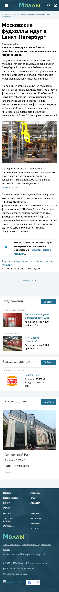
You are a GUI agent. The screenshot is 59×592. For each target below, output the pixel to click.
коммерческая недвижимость (36, 544)
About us (34, 528)
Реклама (34, 513)
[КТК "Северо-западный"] (12, 343)
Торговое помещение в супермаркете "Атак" (37, 316)
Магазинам (8, 526)
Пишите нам (36, 518)
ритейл (6, 549)
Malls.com (35, 503)
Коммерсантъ (9, 187)
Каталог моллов (15, 401)
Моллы (6, 508)
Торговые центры (11, 544)
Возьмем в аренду (16, 361)
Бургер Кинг (32, 375)
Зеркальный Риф (17, 455)
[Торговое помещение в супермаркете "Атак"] (12, 320)
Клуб (32, 498)
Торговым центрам (8, 519)
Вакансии (34, 523)
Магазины (35, 493)
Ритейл (6, 503)
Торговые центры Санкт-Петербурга (22, 261)
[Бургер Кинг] (12, 381)
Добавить (49, 301)
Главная (5, 14)
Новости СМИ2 (29, 280)
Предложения (13, 301)
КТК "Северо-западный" (32, 339)
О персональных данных (15, 574)
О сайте (7, 513)
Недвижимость (10, 498)
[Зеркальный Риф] (29, 430)
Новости (15, 14)
